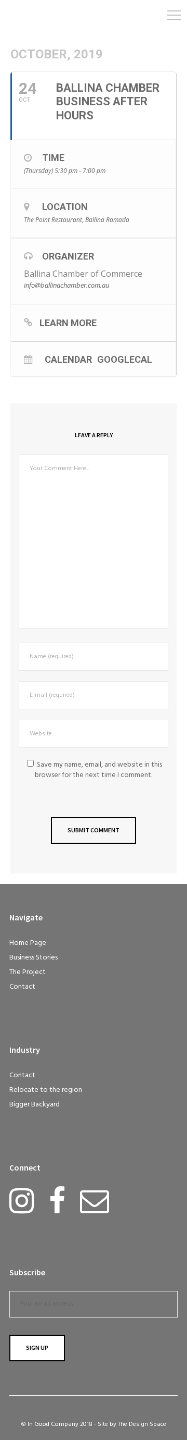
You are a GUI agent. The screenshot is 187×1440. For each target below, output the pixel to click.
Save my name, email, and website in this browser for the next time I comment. (98, 770)
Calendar (68, 359)
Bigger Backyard (34, 1105)
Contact (22, 987)
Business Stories (33, 958)
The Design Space (142, 1424)
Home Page (27, 943)
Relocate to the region (45, 1090)
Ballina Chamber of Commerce (83, 273)
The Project (27, 972)
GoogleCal (124, 359)
